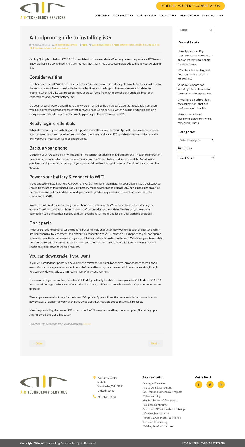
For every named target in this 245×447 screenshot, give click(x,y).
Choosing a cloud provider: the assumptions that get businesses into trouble (194, 104)
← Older (37, 343)
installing (139, 44)
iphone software (44, 48)
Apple (84, 44)
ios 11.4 (152, 44)
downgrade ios (127, 44)
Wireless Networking (156, 413)
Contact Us (212, 15)
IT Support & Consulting (157, 387)
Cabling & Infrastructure (158, 426)
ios (146, 44)
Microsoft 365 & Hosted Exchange (164, 409)
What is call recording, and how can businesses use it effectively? (194, 74)
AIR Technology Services (66, 44)
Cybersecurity (151, 396)
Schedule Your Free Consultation (190, 6)
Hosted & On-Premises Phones (162, 417)
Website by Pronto (213, 442)
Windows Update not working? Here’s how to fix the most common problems (195, 89)
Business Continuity (155, 404)
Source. (87, 323)
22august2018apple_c (102, 44)
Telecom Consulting (155, 422)
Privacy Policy (190, 442)
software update (61, 48)
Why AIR (101, 15)
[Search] (211, 30)
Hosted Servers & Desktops (160, 400)
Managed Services (154, 383)
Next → (156, 343)
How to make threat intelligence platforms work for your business (195, 118)
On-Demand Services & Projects (162, 391)
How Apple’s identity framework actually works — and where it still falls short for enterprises (195, 57)
